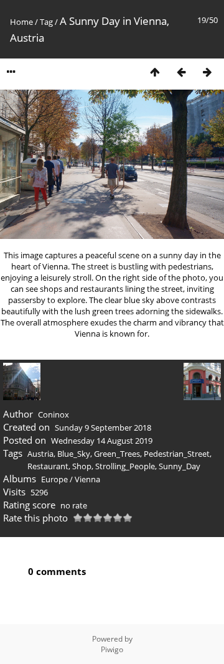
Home (21, 21)
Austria (40, 453)
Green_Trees (117, 453)
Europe (54, 479)
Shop (81, 466)
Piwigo (112, 649)
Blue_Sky (73, 453)
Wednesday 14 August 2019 (101, 440)
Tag (46, 21)
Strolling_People (125, 466)
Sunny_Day (179, 466)
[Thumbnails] (155, 72)
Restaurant (47, 466)
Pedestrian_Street (177, 453)
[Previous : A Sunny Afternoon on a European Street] (181, 72)
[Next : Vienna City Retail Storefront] (207, 72)
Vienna (87, 479)
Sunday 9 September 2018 (103, 427)
